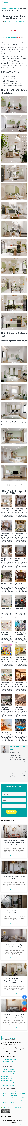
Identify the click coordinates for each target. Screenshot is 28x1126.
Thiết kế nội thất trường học (7, 683)
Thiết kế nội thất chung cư (7, 509)
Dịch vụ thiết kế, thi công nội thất (14, 492)
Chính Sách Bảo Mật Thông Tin (9, 1059)
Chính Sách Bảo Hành (7, 1061)
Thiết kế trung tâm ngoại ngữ (20, 658)
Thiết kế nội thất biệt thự (21, 534)
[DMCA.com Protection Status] (5, 1111)
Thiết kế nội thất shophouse (7, 708)
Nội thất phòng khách (6, 559)
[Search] (22, 2)
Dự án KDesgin (14, 8)
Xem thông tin (15, 780)
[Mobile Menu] (25, 2)
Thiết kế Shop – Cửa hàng (6, 634)
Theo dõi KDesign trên (8, 37)
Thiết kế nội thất (6, 1067)
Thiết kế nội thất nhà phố (21, 509)
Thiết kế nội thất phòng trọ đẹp (7, 733)
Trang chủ (4, 8)
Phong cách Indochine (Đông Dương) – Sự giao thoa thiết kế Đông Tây (14, 842)
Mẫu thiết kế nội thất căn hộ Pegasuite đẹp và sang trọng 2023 (14, 981)
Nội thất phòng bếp (6, 584)
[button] (9, 26)
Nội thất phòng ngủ (20, 559)
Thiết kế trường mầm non (6, 658)
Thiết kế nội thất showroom (21, 708)
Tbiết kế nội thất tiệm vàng (21, 683)
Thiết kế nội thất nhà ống (7, 534)
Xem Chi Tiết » (14, 855)
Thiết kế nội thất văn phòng (21, 609)
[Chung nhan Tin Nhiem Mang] (11, 1107)
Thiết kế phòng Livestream (20, 634)
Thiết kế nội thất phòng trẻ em (7, 609)
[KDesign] (5, 2)
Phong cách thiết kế (8, 1088)
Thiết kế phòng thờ (20, 584)
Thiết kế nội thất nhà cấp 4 (21, 733)
